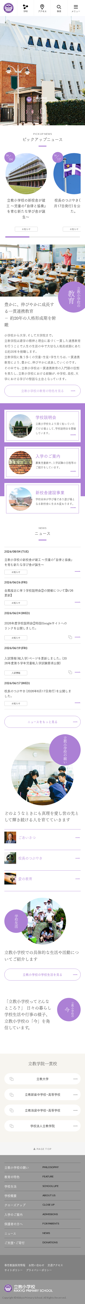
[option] (42, 70)
